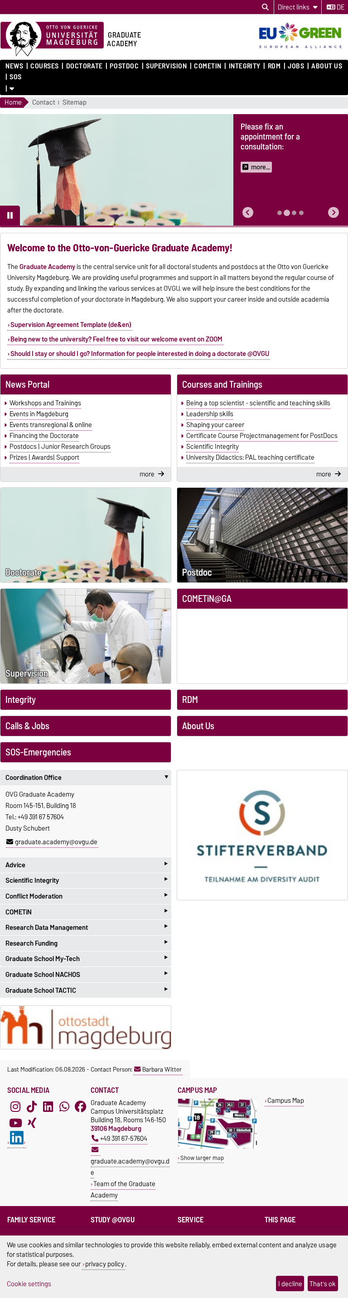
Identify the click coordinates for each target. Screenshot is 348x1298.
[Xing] (32, 1123)
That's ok (322, 1283)
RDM (274, 66)
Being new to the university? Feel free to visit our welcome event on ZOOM (116, 339)
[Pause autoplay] (10, 216)
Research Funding (86, 943)
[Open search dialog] (265, 7)
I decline (290, 1283)
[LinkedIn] (48, 1106)
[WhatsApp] (64, 1106)
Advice (86, 864)
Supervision (166, 66)
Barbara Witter (162, 1069)
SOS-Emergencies (38, 752)
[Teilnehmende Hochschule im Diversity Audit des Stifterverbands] (262, 835)
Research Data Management (86, 927)
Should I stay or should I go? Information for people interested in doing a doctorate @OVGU (139, 353)
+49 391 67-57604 (123, 1138)
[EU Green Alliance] (302, 48)
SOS (16, 77)
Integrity (244, 66)
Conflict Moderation (86, 896)
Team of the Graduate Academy (123, 1189)
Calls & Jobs (27, 726)
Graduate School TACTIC (86, 990)
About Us (326, 66)
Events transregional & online (51, 424)
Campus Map (285, 1100)
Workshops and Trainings (45, 403)
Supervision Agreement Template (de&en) (70, 324)
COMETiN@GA (207, 598)
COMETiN (208, 66)
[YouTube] (15, 1123)
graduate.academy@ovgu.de (56, 841)
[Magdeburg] (85, 1027)
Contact (43, 102)
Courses (44, 66)
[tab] (279, 213)
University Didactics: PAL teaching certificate (250, 457)
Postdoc (124, 66)
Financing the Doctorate (44, 435)
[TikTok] (32, 1106)
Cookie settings (29, 1283)
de (339, 7)
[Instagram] (15, 1106)
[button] (248, 212)
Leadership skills (209, 414)
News (14, 66)
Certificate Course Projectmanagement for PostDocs (262, 435)
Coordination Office (88, 777)
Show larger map (202, 1158)
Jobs (296, 66)
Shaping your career (215, 424)
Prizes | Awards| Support (44, 457)
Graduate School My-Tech (86, 959)
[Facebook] (80, 1106)
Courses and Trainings (222, 384)
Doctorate (84, 66)
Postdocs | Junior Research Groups (60, 446)
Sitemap (75, 102)
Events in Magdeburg (39, 414)
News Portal (27, 384)
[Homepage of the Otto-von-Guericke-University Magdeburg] (52, 39)
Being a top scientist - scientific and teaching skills (258, 403)
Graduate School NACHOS (86, 974)
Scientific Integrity (212, 446)
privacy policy (104, 1263)
